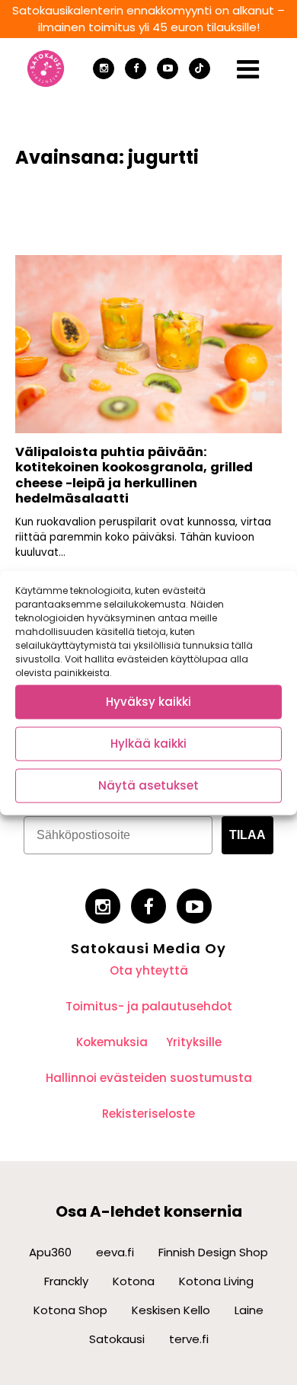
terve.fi (189, 1339)
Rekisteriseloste (148, 1114)
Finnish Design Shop (213, 1252)
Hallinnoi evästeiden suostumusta (149, 1078)
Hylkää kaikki (148, 744)
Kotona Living (216, 1281)
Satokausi (117, 1339)
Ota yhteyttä (149, 970)
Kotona (134, 1281)
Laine (249, 1310)
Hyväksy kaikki (148, 702)
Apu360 (50, 1252)
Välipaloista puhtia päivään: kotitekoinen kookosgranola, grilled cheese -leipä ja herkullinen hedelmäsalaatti (134, 475)
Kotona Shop (70, 1310)
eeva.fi (115, 1252)
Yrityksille (194, 1042)
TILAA (247, 834)
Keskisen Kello (171, 1310)
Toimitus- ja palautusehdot (148, 1006)
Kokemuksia (112, 1042)
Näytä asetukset (148, 785)
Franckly (66, 1281)
